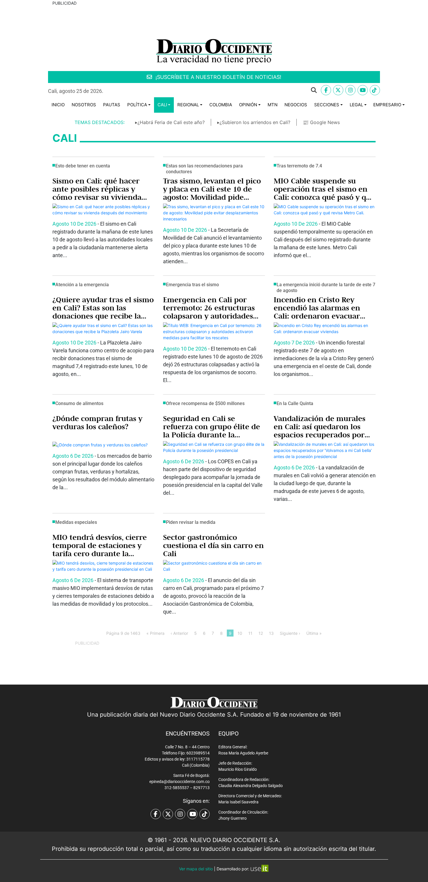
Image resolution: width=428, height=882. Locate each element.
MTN (272, 104)
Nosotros (84, 104)
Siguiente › (290, 632)
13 (271, 632)
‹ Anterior (179, 632)
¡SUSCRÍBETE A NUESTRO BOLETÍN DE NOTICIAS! (217, 77)
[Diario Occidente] (214, 51)
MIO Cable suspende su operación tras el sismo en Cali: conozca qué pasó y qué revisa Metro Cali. (324, 193)
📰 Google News (321, 122)
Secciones (326, 104)
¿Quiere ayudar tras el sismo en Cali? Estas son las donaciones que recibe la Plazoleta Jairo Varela (103, 312)
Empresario (387, 104)
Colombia (220, 104)
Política (137, 104)
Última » (314, 632)
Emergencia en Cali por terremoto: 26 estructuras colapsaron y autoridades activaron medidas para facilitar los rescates (209, 316)
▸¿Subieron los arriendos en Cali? (253, 122)
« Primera (155, 632)
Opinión (248, 104)
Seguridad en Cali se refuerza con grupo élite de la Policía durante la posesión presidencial (211, 431)
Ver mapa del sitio (196, 868)
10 (240, 632)
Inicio (58, 104)
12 (261, 632)
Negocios (295, 104)
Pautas (111, 104)
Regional (188, 104)
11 (250, 632)
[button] (214, 90)
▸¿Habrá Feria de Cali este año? (170, 122)
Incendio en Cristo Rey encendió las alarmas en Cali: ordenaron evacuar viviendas (317, 312)
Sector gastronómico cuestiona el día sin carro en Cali (213, 545)
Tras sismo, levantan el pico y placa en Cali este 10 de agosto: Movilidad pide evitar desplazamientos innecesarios (212, 197)
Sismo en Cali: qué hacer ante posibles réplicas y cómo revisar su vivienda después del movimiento (97, 193)
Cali (162, 104)
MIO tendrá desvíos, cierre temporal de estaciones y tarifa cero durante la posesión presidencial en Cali (99, 554)
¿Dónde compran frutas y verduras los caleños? (97, 422)
